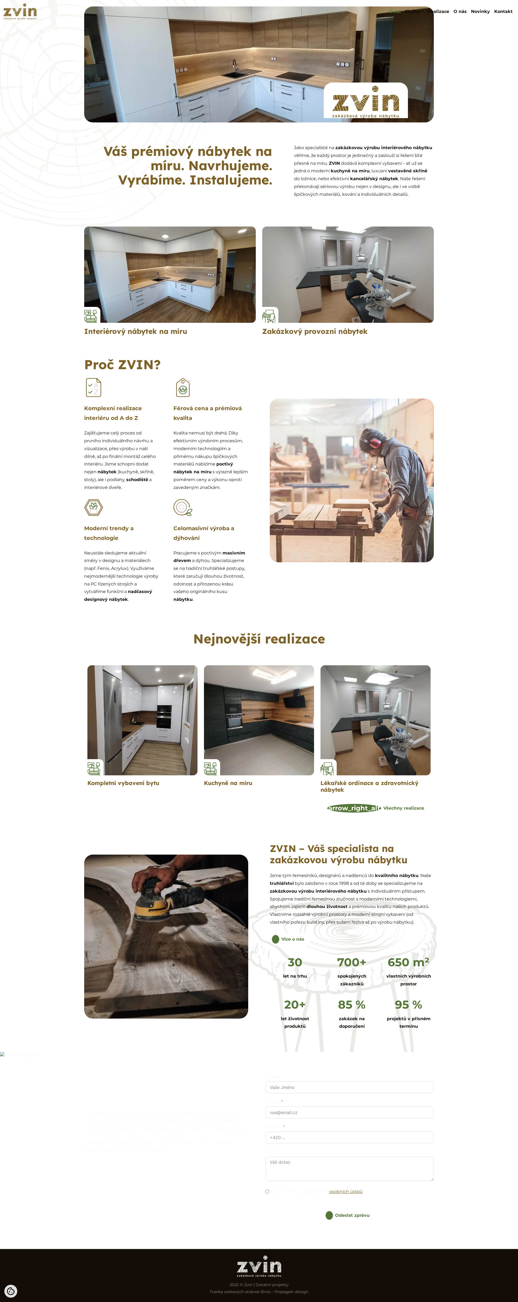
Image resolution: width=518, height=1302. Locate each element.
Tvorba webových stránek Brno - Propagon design (259, 1291)
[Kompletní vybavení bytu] (142, 720)
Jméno (273, 1076)
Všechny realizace (376, 808)
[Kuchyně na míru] (259, 720)
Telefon (273, 1126)
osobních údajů (346, 1191)
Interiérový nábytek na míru (135, 331)
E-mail (272, 1101)
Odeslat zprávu (352, 1215)
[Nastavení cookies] (10, 1291)
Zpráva (272, 1151)
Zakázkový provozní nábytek (315, 331)
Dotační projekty (272, 1284)
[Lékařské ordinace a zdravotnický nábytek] (376, 720)
